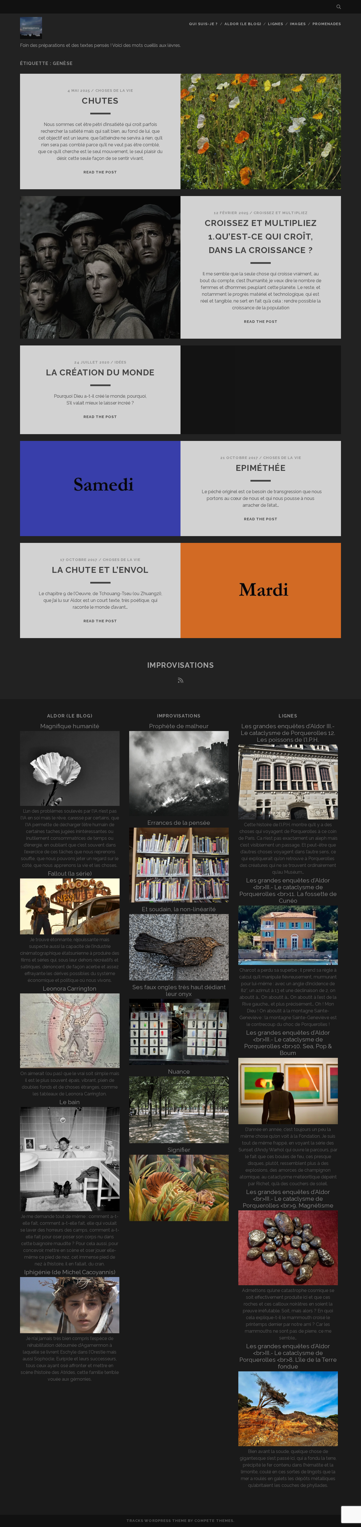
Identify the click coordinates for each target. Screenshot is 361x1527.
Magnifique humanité (69, 726)
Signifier (179, 1149)
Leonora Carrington (69, 988)
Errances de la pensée (179, 822)
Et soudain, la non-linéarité (179, 909)
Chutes (100, 101)
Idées (120, 362)
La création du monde (100, 372)
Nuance (179, 1071)
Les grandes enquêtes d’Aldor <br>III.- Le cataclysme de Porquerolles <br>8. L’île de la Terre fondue (288, 1356)
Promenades (326, 24)
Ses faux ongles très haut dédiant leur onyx (179, 990)
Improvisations (180, 665)
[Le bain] (70, 1209)
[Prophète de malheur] (179, 814)
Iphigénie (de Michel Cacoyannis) (69, 1272)
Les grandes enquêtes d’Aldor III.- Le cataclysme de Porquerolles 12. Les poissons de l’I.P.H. (288, 733)
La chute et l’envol (100, 570)
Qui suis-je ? (203, 24)
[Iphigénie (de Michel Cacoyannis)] (70, 1331)
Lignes (275, 24)
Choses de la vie (114, 90)
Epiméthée (261, 468)
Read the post (100, 172)
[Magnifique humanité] (70, 804)
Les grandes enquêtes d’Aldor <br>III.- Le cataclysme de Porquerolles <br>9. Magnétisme (288, 1198)
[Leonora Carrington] (70, 1066)
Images (298, 24)
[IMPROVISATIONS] (31, 36)
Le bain (70, 1102)
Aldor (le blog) (242, 24)
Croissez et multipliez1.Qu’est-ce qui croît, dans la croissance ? (261, 236)
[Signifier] (179, 1219)
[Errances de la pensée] (179, 901)
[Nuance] (179, 1141)
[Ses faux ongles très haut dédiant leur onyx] (179, 1063)
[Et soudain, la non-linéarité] (179, 979)
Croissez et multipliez (281, 213)
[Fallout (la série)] (70, 933)
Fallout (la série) (70, 873)
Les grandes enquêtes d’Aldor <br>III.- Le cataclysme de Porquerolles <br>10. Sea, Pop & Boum (288, 1042)
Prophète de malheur (179, 726)
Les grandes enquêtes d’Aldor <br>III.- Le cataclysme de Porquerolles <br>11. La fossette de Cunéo (288, 890)
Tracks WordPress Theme (156, 1521)
